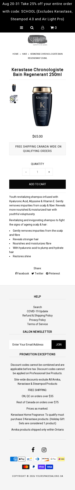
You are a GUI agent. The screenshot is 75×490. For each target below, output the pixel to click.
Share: (38, 268)
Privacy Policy (37, 319)
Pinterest (54, 273)
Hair (24, 54)
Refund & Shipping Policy (37, 315)
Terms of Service (37, 324)
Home (15, 54)
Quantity (37, 163)
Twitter (38, 273)
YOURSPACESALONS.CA (49, 476)
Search (37, 307)
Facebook (23, 273)
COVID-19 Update (37, 311)
